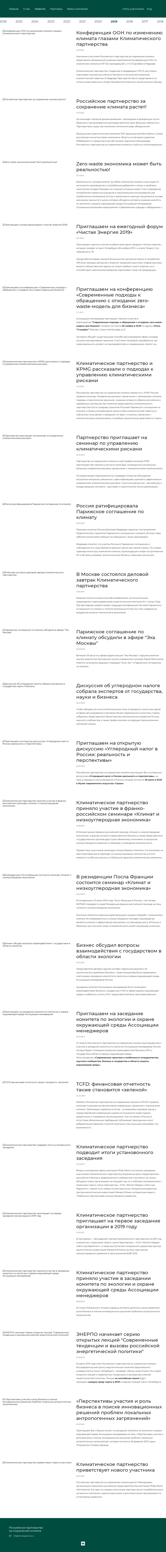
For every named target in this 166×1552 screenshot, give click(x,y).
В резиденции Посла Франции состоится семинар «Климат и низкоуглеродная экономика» (114, 882)
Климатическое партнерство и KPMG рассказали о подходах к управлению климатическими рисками (114, 371)
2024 (35, 21)
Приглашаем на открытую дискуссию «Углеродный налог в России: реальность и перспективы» (117, 751)
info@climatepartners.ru (23, 1536)
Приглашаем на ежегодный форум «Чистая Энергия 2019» (119, 229)
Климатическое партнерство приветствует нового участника (115, 1467)
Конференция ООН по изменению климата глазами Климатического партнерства (119, 38)
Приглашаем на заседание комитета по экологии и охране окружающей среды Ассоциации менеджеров (117, 1022)
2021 (82, 21)
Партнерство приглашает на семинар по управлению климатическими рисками (111, 443)
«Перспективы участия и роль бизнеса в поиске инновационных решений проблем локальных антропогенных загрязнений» (119, 1409)
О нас (26, 9)
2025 (19, 21)
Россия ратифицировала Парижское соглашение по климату (110, 511)
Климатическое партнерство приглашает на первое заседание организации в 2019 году (118, 1220)
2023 (50, 21)
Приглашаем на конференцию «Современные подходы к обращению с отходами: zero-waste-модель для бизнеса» (114, 297)
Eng (149, 9)
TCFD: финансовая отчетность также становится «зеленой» (113, 1087)
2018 (129, 21)
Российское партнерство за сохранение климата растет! (111, 104)
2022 (66, 21)
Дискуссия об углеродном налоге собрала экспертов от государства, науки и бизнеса (119, 691)
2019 (114, 21)
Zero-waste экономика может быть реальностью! (119, 166)
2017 (145, 21)
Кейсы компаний (77, 9)
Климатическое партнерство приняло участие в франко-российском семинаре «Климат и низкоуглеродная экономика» (117, 811)
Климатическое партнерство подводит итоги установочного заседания (114, 1152)
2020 (98, 21)
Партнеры (56, 9)
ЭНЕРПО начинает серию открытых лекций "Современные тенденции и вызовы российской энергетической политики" (118, 1342)
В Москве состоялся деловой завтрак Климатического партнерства (112, 579)
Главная (14, 9)
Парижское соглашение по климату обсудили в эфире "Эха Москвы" (115, 637)
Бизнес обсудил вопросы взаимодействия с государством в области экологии (118, 950)
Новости (40, 9)
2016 (160, 21)
